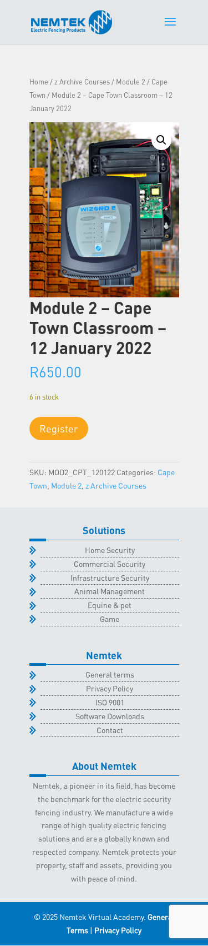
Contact (110, 730)
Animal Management (109, 591)
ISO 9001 (109, 702)
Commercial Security (109, 564)
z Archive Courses (82, 81)
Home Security (110, 550)
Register (58, 428)
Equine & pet (109, 605)
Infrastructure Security (109, 577)
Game (109, 619)
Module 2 (130, 81)
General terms (109, 674)
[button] (161, 140)
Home (38, 81)
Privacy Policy (109, 688)
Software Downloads (109, 716)
